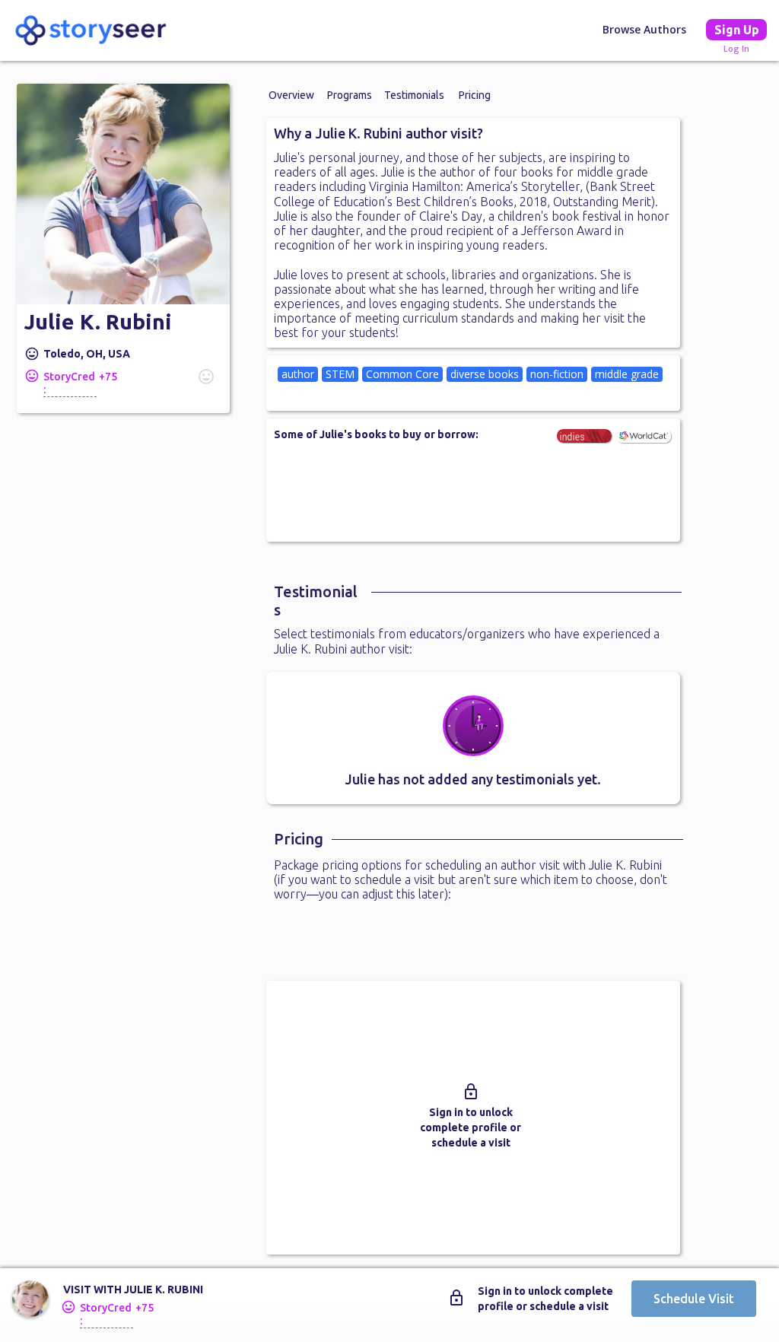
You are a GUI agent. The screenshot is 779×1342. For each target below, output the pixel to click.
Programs (349, 95)
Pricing (475, 95)
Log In (736, 48)
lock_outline (471, 1092)
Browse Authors (644, 29)
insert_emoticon (68, 1307)
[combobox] (473, 383)
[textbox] (337, 393)
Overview (291, 95)
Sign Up (736, 30)
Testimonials (414, 95)
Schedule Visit (693, 1298)
